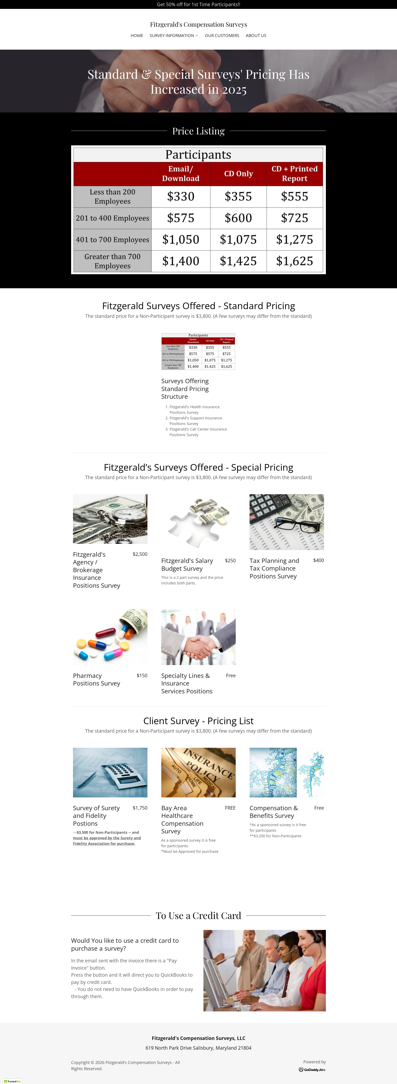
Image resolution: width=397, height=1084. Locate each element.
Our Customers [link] (222, 35)
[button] (174, 35)
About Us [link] (256, 35)
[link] (198, 25)
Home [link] (137, 35)
